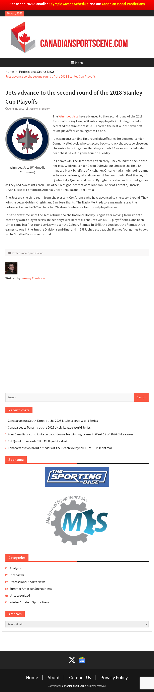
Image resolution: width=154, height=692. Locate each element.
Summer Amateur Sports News (31, 589)
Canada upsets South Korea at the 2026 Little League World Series (53, 421)
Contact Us (80, 677)
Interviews (17, 575)
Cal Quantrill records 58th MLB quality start (38, 441)
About (54, 677)
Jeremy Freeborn (39, 108)
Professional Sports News (27, 253)
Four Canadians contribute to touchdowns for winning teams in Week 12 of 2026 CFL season (70, 434)
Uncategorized (20, 595)
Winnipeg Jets (68, 116)
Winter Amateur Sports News (30, 602)
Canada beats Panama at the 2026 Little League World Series (49, 427)
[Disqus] (77, 333)
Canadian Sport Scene (74, 686)
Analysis (15, 568)
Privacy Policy (114, 677)
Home (32, 677)
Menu (79, 62)
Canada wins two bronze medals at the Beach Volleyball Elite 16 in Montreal (60, 448)
